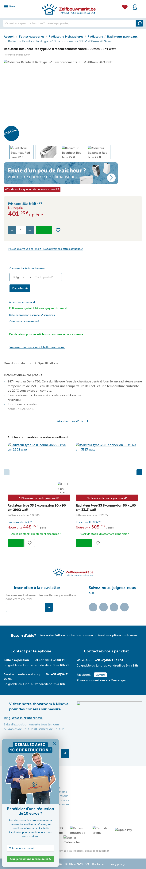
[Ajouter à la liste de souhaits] (58, 230)
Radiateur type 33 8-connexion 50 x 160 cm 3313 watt (106, 508)
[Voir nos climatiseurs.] (73, 173)
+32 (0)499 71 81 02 (109, 660)
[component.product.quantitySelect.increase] (30, 230)
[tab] (20, 363)
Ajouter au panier (44, 230)
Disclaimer (98, 864)
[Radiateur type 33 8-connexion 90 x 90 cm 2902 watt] (39, 447)
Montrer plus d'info (70, 421)
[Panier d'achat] (141, 4)
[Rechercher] (139, 23)
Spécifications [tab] (48, 363)
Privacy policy (116, 864)
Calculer (18, 288)
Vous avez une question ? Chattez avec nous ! (37, 347)
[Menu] (10, 5)
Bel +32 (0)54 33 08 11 (49, 660)
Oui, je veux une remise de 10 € (30, 858)
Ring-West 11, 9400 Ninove (23, 718)
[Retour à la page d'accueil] (68, 9)
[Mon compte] (135, 6)
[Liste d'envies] (125, 6)
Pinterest (124, 607)
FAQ (57, 635)
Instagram (114, 607)
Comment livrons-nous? (24, 321)
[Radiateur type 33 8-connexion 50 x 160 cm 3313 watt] (107, 447)
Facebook (103, 607)
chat (125, 651)
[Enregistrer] (65, 753)
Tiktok (93, 607)
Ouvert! (100, 674)
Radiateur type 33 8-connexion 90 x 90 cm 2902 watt (37, 508)
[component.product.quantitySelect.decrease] (12, 230)
